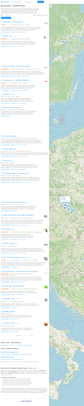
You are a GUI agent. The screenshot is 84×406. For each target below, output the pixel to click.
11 (28, 335)
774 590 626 (15, 267)
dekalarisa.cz (16, 169)
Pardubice (8, 359)
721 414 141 (21, 294)
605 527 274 (15, 319)
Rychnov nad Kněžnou (22, 354)
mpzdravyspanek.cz (17, 76)
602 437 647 (22, 282)
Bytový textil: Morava (20, 361)
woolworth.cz (16, 211)
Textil (4, 15)
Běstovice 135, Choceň (6, 246)
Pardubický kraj (8, 357)
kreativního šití (9, 374)
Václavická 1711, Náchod (17, 288)
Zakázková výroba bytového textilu (24, 345)
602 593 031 (26, 76)
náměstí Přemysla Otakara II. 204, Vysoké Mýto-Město (12, 138)
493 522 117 (15, 307)
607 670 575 (23, 239)
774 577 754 (26, 182)
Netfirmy (6, 2)
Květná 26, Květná (5, 162)
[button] (70, 209)
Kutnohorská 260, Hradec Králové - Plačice (10, 204)
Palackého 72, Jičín (5, 301)
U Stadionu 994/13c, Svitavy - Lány (8, 151)
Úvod (6, 398)
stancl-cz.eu (15, 253)
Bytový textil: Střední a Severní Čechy (8, 361)
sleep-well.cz (15, 156)
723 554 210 (23, 169)
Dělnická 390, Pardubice (17, 83)
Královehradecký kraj (10, 352)
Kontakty (30, 398)
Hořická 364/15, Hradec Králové (18, 24)
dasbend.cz (15, 103)
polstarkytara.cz (16, 225)
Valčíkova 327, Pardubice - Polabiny (8, 175)
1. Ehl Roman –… (64, 197)
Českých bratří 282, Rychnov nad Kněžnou (20, 218)
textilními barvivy (33, 389)
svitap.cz (15, 46)
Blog (34, 401)
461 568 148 (22, 46)
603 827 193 (25, 225)
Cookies (42, 398)
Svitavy (13, 359)
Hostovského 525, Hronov (17, 260)
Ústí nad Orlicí (19, 359)
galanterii (43, 388)
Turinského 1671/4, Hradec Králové (19, 232)
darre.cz (15, 294)
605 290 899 (23, 145)
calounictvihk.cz (16, 32)
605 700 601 (23, 156)
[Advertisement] (24, 56)
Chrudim (3, 359)
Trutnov (30, 354)
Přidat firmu (20, 398)
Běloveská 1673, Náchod (6, 313)
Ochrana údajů (36, 398)
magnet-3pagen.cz (17, 90)
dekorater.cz (15, 145)
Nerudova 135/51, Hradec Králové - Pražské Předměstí (22, 273)
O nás (25, 398)
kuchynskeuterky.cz (17, 182)
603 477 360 (25, 32)
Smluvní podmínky (12, 398)
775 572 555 (15, 331)
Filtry (47, 15)
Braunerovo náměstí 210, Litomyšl (18, 69)
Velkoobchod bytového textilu (7, 345)
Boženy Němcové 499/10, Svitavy (19, 39)
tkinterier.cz (15, 239)
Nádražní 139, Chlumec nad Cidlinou (9, 325)
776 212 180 (23, 103)
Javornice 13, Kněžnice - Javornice (8, 96)
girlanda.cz (15, 282)
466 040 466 (26, 90)
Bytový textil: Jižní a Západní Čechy (32, 361)
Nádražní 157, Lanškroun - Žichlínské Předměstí (11, 109)
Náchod (14, 354)
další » (32, 335)
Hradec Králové (5, 354)
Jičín (10, 354)
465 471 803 (23, 253)
